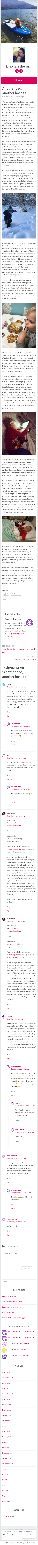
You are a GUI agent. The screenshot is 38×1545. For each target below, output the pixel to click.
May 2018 (5, 1426)
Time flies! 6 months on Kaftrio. (12, 1302)
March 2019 (6, 1399)
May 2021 (5, 1388)
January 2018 (6, 1442)
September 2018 (7, 1421)
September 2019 (7, 1394)
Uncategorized (7, 1516)
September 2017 (7, 1464)
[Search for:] (19, 1281)
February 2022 (6, 1383)
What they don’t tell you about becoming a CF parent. (18, 649)
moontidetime (12, 1156)
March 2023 (6, 1372)
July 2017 (5, 1474)
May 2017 (5, 1485)
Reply (8, 716)
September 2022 (7, 1378)
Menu (20, 80)
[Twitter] (21, 71)
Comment (27, 1268)
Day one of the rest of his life (11, 1307)
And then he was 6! (8, 1312)
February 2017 (6, 1501)
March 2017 (6, 1496)
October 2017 (6, 1458)
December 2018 (7, 1410)
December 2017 (7, 1447)
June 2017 (5, 1480)
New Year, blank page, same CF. (25, 658)
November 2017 (7, 1453)
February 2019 (6, 1405)
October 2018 (6, 1415)
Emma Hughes (20, 97)
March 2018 (6, 1431)
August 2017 (6, 1469)
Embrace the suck (19, 66)
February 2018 (6, 1437)
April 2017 (5, 1490)
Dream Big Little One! (9, 1296)
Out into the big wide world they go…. (14, 1318)
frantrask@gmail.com (14, 825)
